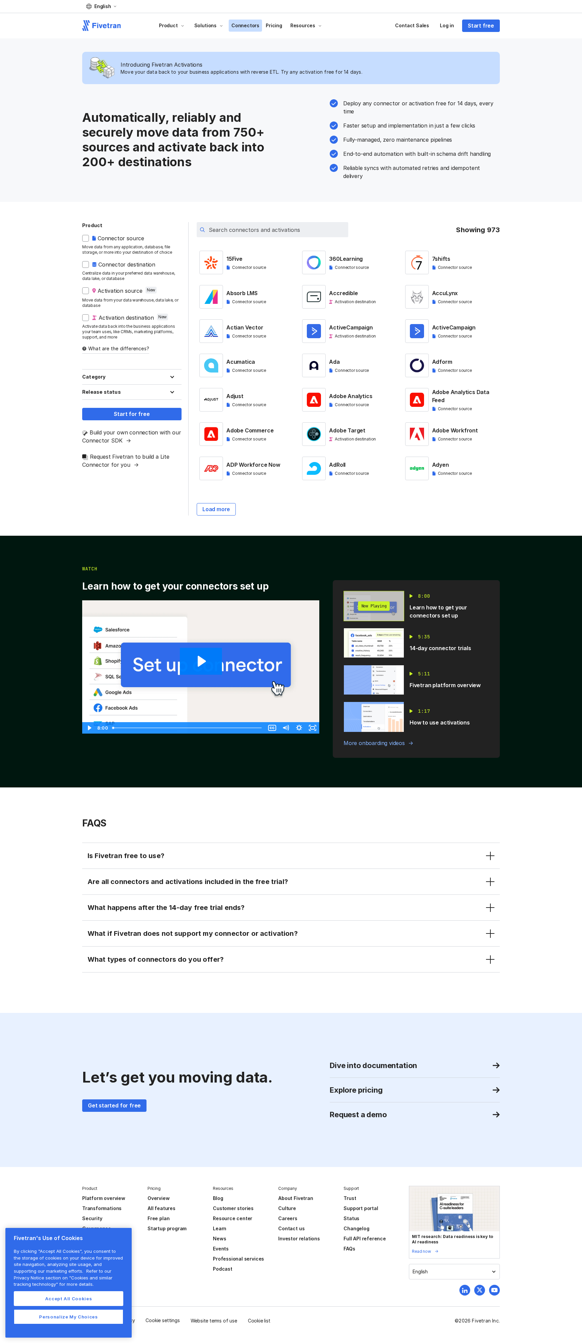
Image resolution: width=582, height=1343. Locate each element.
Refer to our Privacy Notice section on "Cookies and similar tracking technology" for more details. (63, 1277)
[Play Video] (89, 728)
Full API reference (365, 1238)
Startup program (167, 1228)
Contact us (291, 1228)
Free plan (158, 1218)
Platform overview (103, 1198)
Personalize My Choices (68, 1316)
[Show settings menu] (299, 728)
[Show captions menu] (272, 728)
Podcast (222, 1269)
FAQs (349, 1248)
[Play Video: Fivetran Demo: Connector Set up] (201, 661)
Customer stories (233, 1208)
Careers (287, 1218)
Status (351, 1218)
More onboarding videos (374, 743)
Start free (481, 25)
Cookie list (259, 1320)
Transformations (102, 1208)
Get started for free (114, 1105)
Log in (447, 25)
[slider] (187, 728)
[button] (101, 6)
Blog (218, 1198)
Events (221, 1248)
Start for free (132, 414)
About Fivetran (295, 1198)
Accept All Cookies (68, 1298)
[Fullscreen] (312, 728)
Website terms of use (214, 1320)
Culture (287, 1208)
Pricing (274, 25)
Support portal (361, 1208)
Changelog (356, 1228)
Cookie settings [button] (163, 1320)
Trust (350, 1198)
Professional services (238, 1259)
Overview (158, 1198)
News (219, 1238)
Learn (219, 1228)
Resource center (232, 1218)
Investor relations (299, 1238)
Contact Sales (412, 25)
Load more (216, 509)
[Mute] (285, 728)
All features (161, 1208)
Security (92, 1218)
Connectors (245, 25)
